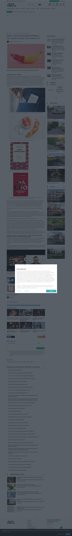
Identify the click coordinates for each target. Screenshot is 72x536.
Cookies (22, 287)
